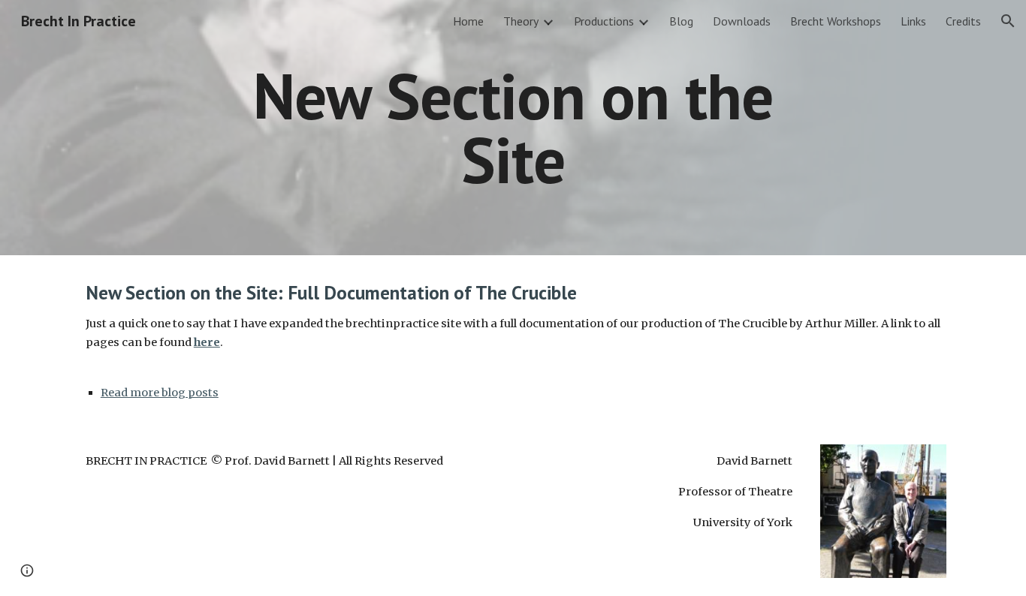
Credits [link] (963, 21)
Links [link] (913, 21)
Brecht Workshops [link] (835, 21)
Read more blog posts (160, 392)
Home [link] (468, 21)
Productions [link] (604, 21)
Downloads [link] (742, 21)
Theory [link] (521, 21)
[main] (513, 128)
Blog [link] (681, 21)
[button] (1008, 21)
